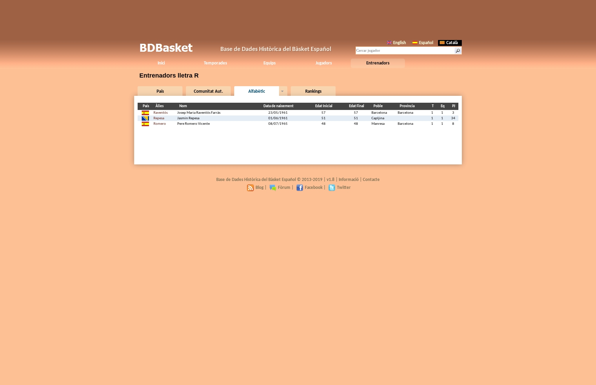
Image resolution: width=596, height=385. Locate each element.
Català (452, 43)
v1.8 (331, 180)
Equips (270, 63)
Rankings (313, 91)
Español (426, 43)
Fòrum (284, 187)
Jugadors (324, 63)
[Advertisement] (298, 18)
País (160, 91)
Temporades (215, 63)
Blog (260, 187)
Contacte (371, 180)
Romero (159, 124)
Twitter (344, 187)
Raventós (160, 113)
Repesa (158, 118)
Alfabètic (256, 91)
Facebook (313, 187)
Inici (161, 63)
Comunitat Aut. (208, 91)
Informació (349, 180)
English (399, 43)
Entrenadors (377, 63)
